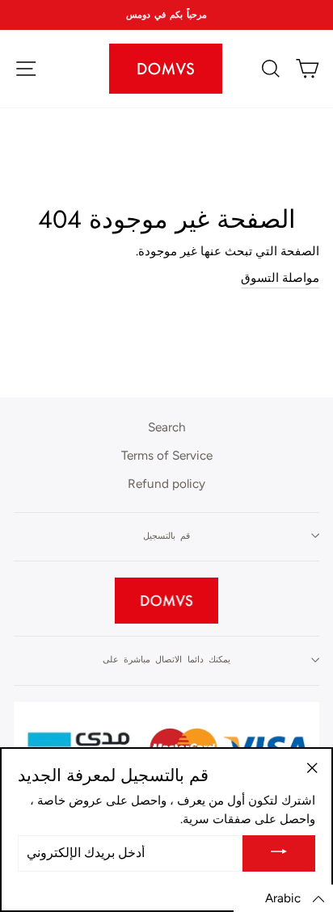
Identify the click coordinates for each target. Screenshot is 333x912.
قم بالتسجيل (166, 535)
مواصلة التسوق (280, 277)
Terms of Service (167, 455)
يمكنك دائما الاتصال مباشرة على (167, 659)
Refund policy (166, 483)
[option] (166, 15)
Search (167, 427)
